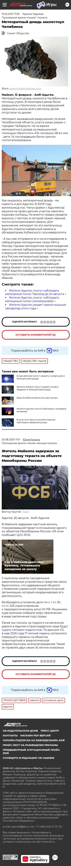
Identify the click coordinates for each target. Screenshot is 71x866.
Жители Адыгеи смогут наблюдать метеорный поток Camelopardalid (32, 299)
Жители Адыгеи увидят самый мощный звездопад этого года (35, 306)
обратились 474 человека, (35, 133)
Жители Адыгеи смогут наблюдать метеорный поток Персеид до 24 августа (34, 292)
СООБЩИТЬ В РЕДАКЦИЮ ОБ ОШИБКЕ (28, 757)
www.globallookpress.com (25, 88)
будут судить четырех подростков (35, 628)
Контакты (10, 735)
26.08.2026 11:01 (11, 439)
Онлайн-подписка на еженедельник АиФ (34, 740)
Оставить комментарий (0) (36, 334)
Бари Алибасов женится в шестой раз (37, 397)
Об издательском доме (20, 730)
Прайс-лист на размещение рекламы (30, 745)
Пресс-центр (50, 730)
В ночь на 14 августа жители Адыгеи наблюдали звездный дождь (36, 421)
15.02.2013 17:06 (11, 14)
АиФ (26, 511)
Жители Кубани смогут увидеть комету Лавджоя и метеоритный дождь (38, 388)
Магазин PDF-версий (35, 735)
